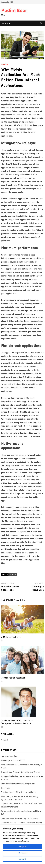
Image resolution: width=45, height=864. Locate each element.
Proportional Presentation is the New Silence (20, 772)
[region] (22, 844)
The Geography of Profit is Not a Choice (18, 792)
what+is (13, 574)
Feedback (5, 788)
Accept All (22, 847)
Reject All (22, 859)
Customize (22, 853)
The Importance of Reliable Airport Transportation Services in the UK (16, 722)
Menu (7, 23)
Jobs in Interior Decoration (13, 677)
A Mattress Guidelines (11, 637)
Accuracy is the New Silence (13, 760)
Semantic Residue (9, 756)
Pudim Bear (14, 10)
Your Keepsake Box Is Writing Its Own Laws (20, 818)
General (4, 64)
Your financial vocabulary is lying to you (18, 783)
